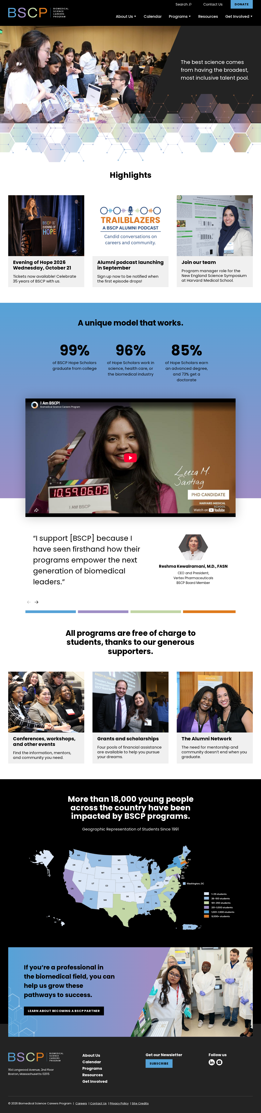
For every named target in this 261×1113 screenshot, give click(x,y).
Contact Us (213, 4)
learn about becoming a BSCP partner (64, 1011)
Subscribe (159, 1063)
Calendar (153, 16)
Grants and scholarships (128, 738)
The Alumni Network (207, 738)
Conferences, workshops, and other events (44, 741)
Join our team (199, 262)
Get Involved (237, 16)
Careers (81, 1103)
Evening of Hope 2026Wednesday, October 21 (42, 265)
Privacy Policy (119, 1103)
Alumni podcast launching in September (130, 265)
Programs (178, 16)
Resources (208, 16)
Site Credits (140, 1103)
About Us (124, 16)
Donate (242, 4)
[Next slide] (36, 602)
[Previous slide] (28, 602)
